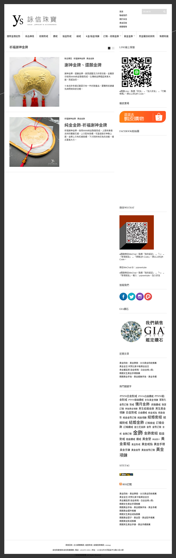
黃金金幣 (135, 449)
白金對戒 (131, 412)
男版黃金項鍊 (131, 408)
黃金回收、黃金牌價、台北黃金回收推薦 (138, 363)
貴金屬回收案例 (147, 36)
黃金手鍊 (125, 449)
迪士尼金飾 (139, 427)
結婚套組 (155, 417)
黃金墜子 (156, 439)
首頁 (121, 11)
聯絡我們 (123, 15)
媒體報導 (123, 26)
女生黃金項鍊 (151, 399)
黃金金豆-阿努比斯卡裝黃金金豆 (134, 366)
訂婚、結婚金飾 (111, 36)
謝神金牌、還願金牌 (83, 65)
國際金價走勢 (13, 36)
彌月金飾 (142, 404)
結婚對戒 (43, 36)
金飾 (138, 432)
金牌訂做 (127, 433)
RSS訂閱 (127, 484)
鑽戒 (55, 36)
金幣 (149, 427)
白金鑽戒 (142, 412)
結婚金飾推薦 (99, 545)
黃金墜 (146, 439)
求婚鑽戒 (156, 404)
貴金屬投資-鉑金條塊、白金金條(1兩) (136, 369)
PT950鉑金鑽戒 (136, 399)
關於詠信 (123, 19)
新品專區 (29, 36)
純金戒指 (152, 412)
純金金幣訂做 (129, 417)
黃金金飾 (128, 36)
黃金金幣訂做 (148, 449)
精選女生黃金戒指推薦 (129, 514)
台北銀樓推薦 (79, 545)
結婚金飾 (136, 422)
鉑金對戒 (67, 36)
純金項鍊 (142, 417)
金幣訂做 (156, 427)
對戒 (132, 404)
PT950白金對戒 (128, 396)
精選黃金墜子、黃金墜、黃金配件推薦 (137, 517)
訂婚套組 (150, 422)
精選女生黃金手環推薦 (129, 373)
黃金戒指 (147, 444)
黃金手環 (159, 444)
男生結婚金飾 (146, 408)
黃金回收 (123, 23)
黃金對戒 (135, 444)
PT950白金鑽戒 (145, 396)
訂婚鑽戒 (128, 427)
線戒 (78, 36)
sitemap (108, 545)
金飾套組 (151, 433)
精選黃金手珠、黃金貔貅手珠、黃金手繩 (138, 376)
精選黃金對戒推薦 (127, 521)
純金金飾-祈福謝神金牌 (85, 125)
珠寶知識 (164, 36)
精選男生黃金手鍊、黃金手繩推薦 (134, 524)
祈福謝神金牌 (79, 58)
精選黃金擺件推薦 (127, 510)
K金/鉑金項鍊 (92, 36)
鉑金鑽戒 (130, 439)
